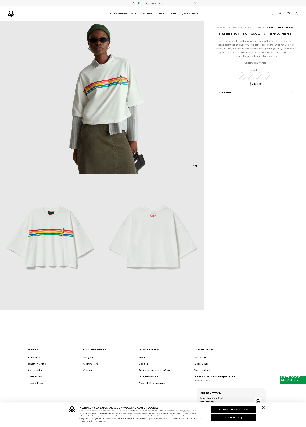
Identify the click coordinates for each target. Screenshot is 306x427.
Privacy (143, 357)
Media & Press (35, 382)
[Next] (195, 3)
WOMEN (148, 13)
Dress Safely (34, 376)
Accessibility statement (152, 382)
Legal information (148, 376)
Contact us (89, 370)
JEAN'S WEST (191, 13)
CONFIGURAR (232, 418)
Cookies (143, 363)
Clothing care (90, 363)
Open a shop (201, 363)
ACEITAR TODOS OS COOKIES (233, 410)
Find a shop (200, 357)
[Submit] (243, 379)
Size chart (256, 83)
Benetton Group (36, 363)
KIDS (173, 13)
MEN (161, 13)
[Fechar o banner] (263, 407)
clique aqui (101, 421)
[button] (102, 97)
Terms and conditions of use (155, 370)
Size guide (88, 357)
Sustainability (34, 370)
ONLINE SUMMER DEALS (122, 13)
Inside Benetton (36, 357)
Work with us (202, 370)
